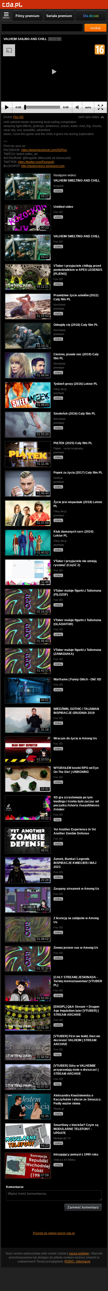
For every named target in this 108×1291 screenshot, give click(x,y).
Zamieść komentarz (83, 1207)
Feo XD (18, 117)
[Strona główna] (12, 5)
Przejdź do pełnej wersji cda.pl (54, 1233)
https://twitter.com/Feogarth (36, 162)
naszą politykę (79, 1253)
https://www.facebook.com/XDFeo (44, 150)
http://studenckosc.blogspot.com (43, 166)
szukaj (95, 28)
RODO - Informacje (77, 1261)
